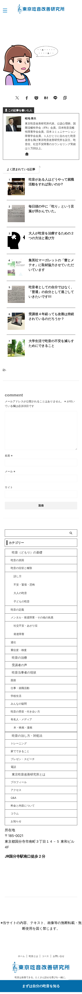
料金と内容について (23, 805)
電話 (13, 766)
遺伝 (13, 642)
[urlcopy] (65, 98)
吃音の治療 (19, 657)
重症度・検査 (19, 650)
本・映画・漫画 (23, 727)
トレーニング (19, 743)
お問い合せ (58, 956)
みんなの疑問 (19, 703)
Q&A (13, 797)
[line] (55, 98)
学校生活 (16, 695)
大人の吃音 (20, 593)
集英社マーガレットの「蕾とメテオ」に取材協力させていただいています (51, 265)
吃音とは (33, 956)
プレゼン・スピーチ (23, 759)
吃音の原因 (17, 560)
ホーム (21, 956)
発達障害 (19, 634)
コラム (15, 813)
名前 (9, 455)
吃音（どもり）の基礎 (27, 552)
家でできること (20, 751)
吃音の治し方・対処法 (27, 735)
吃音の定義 (17, 609)
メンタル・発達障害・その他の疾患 (32, 617)
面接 (13, 680)
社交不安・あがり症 (26, 625)
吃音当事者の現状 (24, 672)
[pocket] (36, 98)
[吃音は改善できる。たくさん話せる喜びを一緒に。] (41, 11)
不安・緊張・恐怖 (24, 584)
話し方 (18, 576)
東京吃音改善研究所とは (28, 774)
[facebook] (27, 98)
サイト (9, 487)
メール (10, 471)
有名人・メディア (21, 719)
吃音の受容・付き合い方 (25, 711)
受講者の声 (19, 665)
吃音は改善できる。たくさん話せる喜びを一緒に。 (41, 977)
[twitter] (17, 98)
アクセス (16, 789)
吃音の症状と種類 (21, 568)
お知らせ (16, 821)
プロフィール (19, 782)
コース (45, 956)
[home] (27, 154)
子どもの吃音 (22, 601)
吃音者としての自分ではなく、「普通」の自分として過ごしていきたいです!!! (51, 292)
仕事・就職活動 (20, 688)
